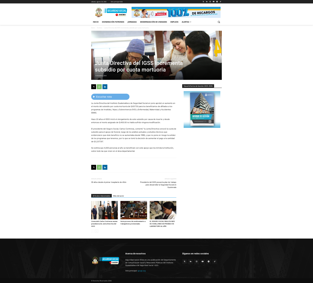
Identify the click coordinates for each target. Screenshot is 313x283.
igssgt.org (142, 271)
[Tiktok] (220, 1)
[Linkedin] (206, 1)
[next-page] (96, 231)
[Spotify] (217, 1)
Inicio (93, 28)
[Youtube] (213, 1)
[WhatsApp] (99, 86)
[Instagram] (210, 1)
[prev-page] (92, 231)
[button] (219, 22)
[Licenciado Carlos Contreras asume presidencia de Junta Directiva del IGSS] (104, 210)
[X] (93, 86)
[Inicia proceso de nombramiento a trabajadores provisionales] (133, 210)
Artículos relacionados (101, 196)
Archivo (99, 28)
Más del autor (118, 196)
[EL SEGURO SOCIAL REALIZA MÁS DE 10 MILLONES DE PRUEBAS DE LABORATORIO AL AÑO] (163, 210)
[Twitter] (203, 1)
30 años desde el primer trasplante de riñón (108, 182)
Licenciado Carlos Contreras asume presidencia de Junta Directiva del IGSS (104, 223)
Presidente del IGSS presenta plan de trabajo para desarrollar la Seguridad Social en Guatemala (158, 184)
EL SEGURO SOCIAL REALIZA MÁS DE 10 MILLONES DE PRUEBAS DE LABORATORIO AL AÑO (162, 223)
